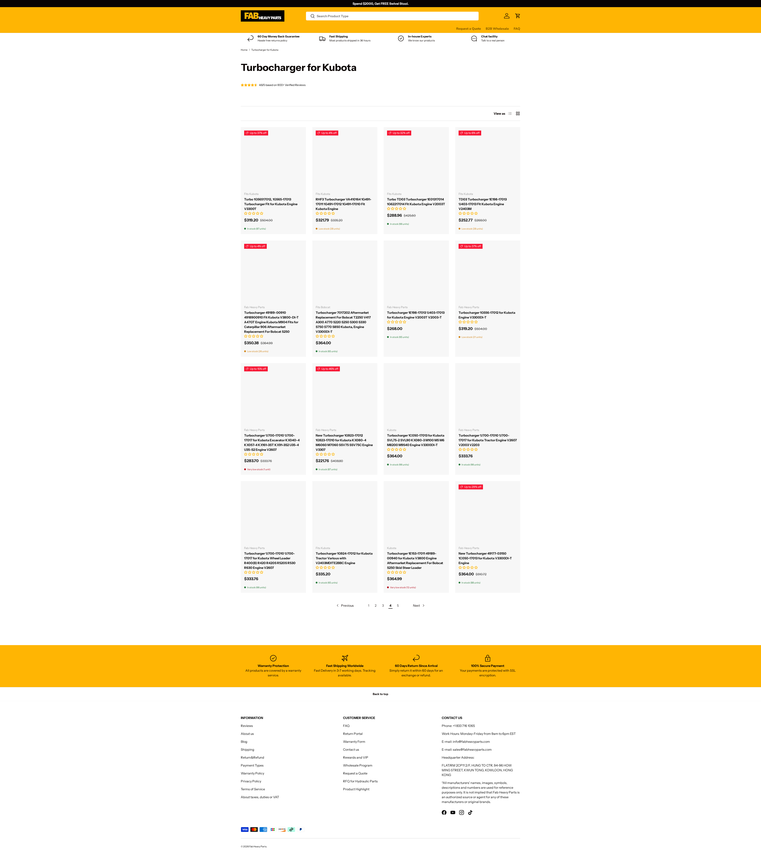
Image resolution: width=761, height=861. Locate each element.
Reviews (341, 28)
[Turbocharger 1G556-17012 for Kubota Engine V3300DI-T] (488, 273)
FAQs (377, 28)
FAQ (517, 29)
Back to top (380, 694)
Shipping (247, 749)
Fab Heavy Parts (258, 846)
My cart (391, 28)
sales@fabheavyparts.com (472, 749)
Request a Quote (468, 29)
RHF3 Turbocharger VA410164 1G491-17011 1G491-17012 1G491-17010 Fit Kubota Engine (343, 204)
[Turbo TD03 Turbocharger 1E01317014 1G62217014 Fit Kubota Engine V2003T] (416, 160)
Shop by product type (256, 28)
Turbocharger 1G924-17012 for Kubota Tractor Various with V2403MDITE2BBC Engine (344, 558)
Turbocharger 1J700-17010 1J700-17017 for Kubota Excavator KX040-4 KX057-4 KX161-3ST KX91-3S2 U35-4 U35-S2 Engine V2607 (272, 442)
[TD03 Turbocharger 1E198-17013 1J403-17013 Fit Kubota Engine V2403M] (488, 160)
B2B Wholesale (497, 29)
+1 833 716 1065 (464, 726)
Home (244, 50)
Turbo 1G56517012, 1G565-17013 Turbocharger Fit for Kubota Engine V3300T (270, 204)
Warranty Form (354, 742)
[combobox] (392, 16)
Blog (244, 742)
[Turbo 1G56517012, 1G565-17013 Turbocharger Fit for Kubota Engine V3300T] (273, 160)
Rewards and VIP (355, 757)
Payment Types (252, 765)
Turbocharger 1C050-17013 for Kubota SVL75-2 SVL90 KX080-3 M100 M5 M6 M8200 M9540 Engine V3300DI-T (415, 440)
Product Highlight (356, 789)
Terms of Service (253, 789)
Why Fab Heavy (293, 28)
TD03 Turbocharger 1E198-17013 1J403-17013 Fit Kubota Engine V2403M (483, 204)
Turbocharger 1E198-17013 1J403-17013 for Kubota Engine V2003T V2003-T (416, 315)
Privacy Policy (251, 781)
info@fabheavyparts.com (471, 742)
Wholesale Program (357, 765)
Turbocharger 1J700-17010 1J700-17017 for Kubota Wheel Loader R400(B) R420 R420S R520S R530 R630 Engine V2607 (269, 560)
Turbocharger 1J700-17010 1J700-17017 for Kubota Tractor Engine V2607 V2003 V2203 (488, 440)
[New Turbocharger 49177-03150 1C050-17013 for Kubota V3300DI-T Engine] (488, 513)
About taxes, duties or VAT (260, 797)
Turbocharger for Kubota (264, 50)
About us (247, 734)
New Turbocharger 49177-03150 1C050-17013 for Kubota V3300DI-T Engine (485, 558)
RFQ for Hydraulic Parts (360, 781)
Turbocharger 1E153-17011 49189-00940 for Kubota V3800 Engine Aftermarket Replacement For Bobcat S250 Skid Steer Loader (415, 560)
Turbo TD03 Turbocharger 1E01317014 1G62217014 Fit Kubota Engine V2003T (416, 201)
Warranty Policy (252, 773)
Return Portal (353, 734)
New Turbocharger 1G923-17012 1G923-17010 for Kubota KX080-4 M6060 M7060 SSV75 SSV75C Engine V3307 (344, 442)
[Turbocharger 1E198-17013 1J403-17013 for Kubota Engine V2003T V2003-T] (416, 273)
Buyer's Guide (320, 28)
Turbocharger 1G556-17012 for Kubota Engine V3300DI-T (487, 315)
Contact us (360, 28)
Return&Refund (252, 757)
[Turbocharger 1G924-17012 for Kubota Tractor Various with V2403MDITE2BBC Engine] (345, 513)
